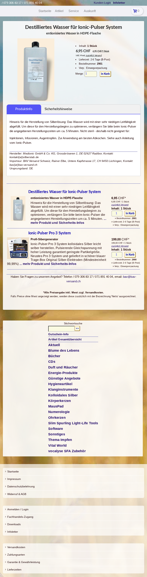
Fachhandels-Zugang (20, 516)
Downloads (14, 524)
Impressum (14, 478)
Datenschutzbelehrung (21, 486)
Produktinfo (23, 109)
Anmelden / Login (18, 509)
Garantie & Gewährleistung (23, 562)
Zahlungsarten (16, 554)
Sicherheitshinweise (58, 109)
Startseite (13, 471)
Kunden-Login (102, 2)
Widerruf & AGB (16, 494)
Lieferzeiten (14, 569)
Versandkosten (16, 547)
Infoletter (12, 531)
